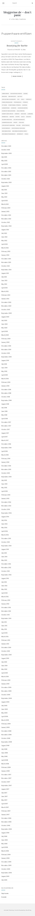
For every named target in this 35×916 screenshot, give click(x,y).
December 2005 (6, 862)
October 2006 (5, 825)
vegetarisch (6, 128)
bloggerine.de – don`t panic (17, 13)
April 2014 (4, 531)
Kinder (17, 113)
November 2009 (6, 691)
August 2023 (5, 186)
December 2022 (6, 215)
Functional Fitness (15, 105)
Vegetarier (25, 125)
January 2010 (5, 684)
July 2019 (4, 364)
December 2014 (6, 502)
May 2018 (4, 415)
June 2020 (4, 324)
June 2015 (4, 484)
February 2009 (6, 724)
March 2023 (5, 204)
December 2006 (6, 818)
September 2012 (6, 575)
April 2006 (4, 847)
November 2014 (6, 506)
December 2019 (6, 346)
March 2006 (5, 851)
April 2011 (4, 633)
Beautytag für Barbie (17, 45)
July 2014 (4, 520)
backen (4, 96)
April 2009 (4, 716)
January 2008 (5, 771)
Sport (15, 122)
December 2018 (6, 389)
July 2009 (4, 705)
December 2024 (6, 168)
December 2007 (6, 774)
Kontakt (3, 897)
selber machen (7, 119)
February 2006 (6, 854)
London (30, 113)
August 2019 (5, 360)
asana (25, 93)
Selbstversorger (19, 119)
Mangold (5, 116)
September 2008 (6, 742)
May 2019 (4, 371)
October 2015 (5, 473)
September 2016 (6, 447)
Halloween (20, 111)
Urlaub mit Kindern (8, 125)
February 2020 (5, 338)
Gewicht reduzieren (8, 111)
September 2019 (6, 357)
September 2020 (6, 313)
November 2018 (6, 393)
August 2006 (5, 833)
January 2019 (5, 386)
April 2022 (4, 244)
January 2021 (5, 298)
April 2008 (4, 760)
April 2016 (4, 451)
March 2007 (5, 807)
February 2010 (5, 680)
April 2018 (4, 418)
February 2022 (5, 251)
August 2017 (5, 433)
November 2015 (6, 469)
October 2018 (5, 397)
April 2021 (4, 288)
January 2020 (5, 342)
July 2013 (4, 553)
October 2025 (5, 150)
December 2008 (6, 731)
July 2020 (4, 320)
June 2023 (4, 193)
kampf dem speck (7, 113)
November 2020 (6, 306)
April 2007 (4, 803)
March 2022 (5, 248)
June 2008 (4, 753)
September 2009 (6, 698)
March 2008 (5, 764)
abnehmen (5, 93)
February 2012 (5, 600)
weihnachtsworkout (8, 134)
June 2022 (4, 237)
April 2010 (4, 673)
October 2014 (5, 509)
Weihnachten (6, 131)
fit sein (4, 105)
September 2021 (6, 269)
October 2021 (5, 266)
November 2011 (6, 611)
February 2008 (6, 767)
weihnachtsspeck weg (19, 131)
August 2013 (5, 549)
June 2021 (4, 280)
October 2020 (5, 309)
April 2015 (4, 491)
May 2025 (4, 160)
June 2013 (4, 556)
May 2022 (4, 240)
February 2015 (5, 495)
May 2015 (4, 487)
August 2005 (5, 876)
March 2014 (5, 535)
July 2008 (4, 749)
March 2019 (5, 378)
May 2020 (4, 328)
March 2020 (5, 335)
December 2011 (6, 607)
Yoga (26, 134)
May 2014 (4, 527)
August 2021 (5, 273)
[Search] (32, 3)
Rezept (28, 116)
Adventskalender (16, 93)
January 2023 (5, 211)
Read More (17, 76)
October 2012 (5, 571)
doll (22, 99)
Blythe (20, 96)
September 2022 (6, 226)
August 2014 (5, 516)
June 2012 (4, 586)
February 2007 (5, 811)
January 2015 (5, 498)
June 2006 (4, 840)
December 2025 (6, 146)
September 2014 (6, 513)
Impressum (4, 893)
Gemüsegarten (22, 108)
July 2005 (4, 880)
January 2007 (5, 814)
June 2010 (4, 665)
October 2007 (5, 782)
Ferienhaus (17, 102)
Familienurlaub (7, 102)
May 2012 (4, 589)
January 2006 (5, 858)
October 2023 (5, 179)
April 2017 (4, 437)
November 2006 (6, 822)
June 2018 (4, 411)
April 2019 (4, 375)
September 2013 (6, 546)
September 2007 (6, 785)
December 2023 (6, 171)
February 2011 (5, 640)
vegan (18, 125)
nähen (12, 116)
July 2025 (4, 157)
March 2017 (4, 440)
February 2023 (5, 208)
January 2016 (5, 462)
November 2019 (6, 349)
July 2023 (4, 190)
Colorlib (16, 910)
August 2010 (5, 658)
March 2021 (4, 291)
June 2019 (4, 368)
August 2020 (5, 317)
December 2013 (6, 538)
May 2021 (4, 284)
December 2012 (6, 564)
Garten (24, 105)
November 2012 (6, 567)
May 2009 (4, 713)
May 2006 (4, 843)
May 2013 (4, 560)
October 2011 (5, 615)
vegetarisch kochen (18, 128)
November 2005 (6, 865)
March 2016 (5, 455)
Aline (24, 49)
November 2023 (6, 175)
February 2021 (5, 295)
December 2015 (6, 466)
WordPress (28, 910)
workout (20, 134)
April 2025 (4, 164)
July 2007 (4, 793)
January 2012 (5, 604)
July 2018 (4, 407)
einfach (28, 99)
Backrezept (12, 96)
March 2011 (4, 636)
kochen (23, 113)
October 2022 (5, 222)
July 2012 (4, 582)
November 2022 (6, 219)
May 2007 (4, 800)
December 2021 (6, 259)
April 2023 (4, 200)
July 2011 (4, 622)
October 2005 (5, 869)
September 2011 (6, 618)
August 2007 (5, 789)
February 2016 (5, 458)
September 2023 (6, 182)
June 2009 (4, 709)
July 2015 (4, 480)
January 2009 (5, 727)
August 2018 (5, 404)
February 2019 (5, 382)
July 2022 (4, 233)
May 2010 (4, 669)
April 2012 (4, 593)
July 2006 (4, 836)
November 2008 (6, 734)
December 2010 (6, 647)
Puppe (18, 116)
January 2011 (5, 644)
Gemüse (13, 108)
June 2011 (4, 625)
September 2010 (6, 655)
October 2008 (5, 738)
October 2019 (5, 353)
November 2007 (6, 778)
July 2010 (4, 662)
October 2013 (5, 542)
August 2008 (5, 745)
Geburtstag (5, 108)
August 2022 (5, 229)
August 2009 (5, 702)
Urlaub (21, 122)
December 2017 (6, 422)
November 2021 (6, 262)
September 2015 (6, 477)
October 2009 (5, 695)
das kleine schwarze (9, 99)
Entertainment (16, 41)
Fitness (25, 102)
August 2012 (5, 578)
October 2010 (5, 651)
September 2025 (6, 153)
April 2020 (4, 331)
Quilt (23, 116)
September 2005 (6, 873)
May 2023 (4, 197)
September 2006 (6, 829)
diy (18, 99)
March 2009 (5, 720)
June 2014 (4, 524)
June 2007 (4, 796)
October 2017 (5, 429)
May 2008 (4, 756)
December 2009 (6, 687)
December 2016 (6, 444)
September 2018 (6, 400)
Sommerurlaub (7, 122)
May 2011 (4, 629)
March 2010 (5, 676)
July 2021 (4, 277)
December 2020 (6, 302)
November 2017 (6, 426)
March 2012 (4, 596)
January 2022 (5, 255)
